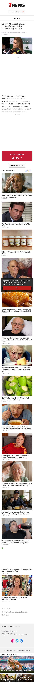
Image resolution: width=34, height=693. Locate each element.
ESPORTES (9, 609)
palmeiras (23, 612)
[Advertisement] (17, 76)
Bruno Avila (5, 34)
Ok (17, 288)
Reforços (5, 615)
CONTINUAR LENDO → (17, 156)
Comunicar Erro (16, 165)
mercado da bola (11, 612)
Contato (4, 626)
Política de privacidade (13, 626)
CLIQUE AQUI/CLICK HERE (21, 635)
